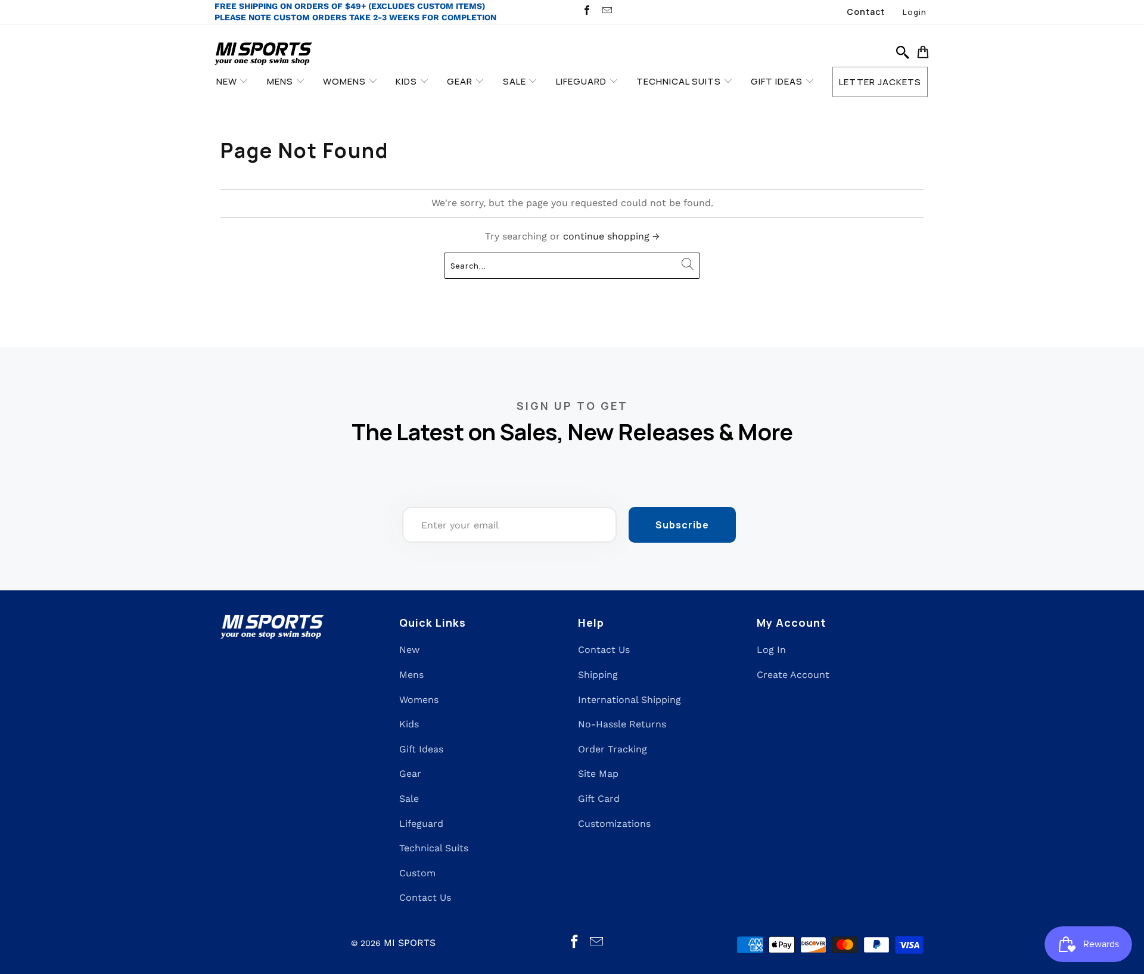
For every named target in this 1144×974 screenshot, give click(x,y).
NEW (228, 81)
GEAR (461, 81)
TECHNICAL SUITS (679, 81)
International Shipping (629, 699)
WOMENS (345, 81)
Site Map (598, 773)
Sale (409, 798)
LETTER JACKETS (880, 82)
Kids (409, 724)
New (409, 649)
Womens (419, 699)
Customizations (614, 823)
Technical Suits (433, 848)
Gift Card (599, 798)
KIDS (407, 81)
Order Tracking (612, 749)
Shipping (598, 674)
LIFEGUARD (582, 81)
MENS (281, 81)
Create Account (793, 674)
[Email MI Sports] (606, 11)
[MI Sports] (263, 54)
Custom (417, 873)
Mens (411, 674)
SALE (516, 81)
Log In (771, 649)
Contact (866, 11)
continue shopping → (611, 236)
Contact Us (425, 897)
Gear (410, 773)
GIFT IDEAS (778, 81)
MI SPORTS (410, 942)
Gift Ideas (421, 749)
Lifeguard (421, 823)
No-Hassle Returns (622, 724)
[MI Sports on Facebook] (586, 11)
